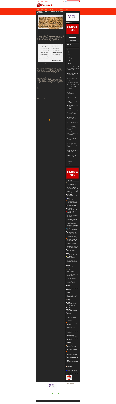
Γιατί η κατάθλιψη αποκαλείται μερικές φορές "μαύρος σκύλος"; (71, 243)
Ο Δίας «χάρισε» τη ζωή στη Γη (71, 97)
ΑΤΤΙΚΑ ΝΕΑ (69, 294)
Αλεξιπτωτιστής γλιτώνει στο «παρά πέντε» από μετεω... (72, 139)
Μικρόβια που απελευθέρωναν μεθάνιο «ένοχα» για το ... (71, 156)
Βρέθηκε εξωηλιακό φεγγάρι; (71, 86)
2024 (67, 49)
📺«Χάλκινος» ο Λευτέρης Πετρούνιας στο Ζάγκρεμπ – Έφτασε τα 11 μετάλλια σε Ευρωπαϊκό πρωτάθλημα (72, 187)
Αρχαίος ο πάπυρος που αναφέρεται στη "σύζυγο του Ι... (72, 106)
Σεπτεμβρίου (70, 61)
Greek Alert (68, 292)
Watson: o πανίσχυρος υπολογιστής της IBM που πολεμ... (73, 153)
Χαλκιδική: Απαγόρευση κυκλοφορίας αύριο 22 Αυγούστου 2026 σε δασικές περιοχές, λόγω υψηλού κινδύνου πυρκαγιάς (72, 202)
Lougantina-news (69, 315)
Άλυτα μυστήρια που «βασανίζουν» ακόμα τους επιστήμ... (72, 74)
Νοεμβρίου (69, 58)
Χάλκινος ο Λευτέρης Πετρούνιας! (71, 199)
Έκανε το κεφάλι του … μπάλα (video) (72, 361)
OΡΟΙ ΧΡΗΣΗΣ (46, 1)
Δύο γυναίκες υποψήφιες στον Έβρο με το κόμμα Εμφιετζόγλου (72, 254)
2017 (67, 51)
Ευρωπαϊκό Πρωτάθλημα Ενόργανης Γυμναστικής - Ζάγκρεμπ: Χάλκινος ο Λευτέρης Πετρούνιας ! (72, 196)
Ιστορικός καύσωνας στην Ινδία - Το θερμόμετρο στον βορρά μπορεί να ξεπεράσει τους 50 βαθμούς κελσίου (72, 260)
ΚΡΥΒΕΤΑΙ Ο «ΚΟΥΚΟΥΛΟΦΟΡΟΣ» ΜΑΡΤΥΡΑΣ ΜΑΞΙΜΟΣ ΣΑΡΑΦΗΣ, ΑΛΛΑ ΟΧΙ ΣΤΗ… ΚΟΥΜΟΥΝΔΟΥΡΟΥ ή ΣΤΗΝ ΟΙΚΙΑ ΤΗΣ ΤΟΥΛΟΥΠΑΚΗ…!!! (72, 304)
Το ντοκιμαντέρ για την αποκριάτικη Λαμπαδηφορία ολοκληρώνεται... (72, 240)
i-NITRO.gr (68, 360)
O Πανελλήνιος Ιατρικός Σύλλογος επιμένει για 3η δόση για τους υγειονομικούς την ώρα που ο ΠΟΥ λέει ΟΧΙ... (72, 282)
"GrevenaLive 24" (69, 208)
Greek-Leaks (69, 273)
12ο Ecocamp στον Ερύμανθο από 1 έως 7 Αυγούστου (72, 343)
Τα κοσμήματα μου (70, 345)
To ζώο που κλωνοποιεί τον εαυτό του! (72, 122)
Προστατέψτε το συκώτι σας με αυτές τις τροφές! (72, 340)
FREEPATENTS (69, 322)
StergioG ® (68, 228)
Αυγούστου (69, 63)
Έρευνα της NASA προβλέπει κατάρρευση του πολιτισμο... (71, 118)
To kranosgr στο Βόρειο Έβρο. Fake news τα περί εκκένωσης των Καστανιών (72, 300)
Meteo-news (68, 259)
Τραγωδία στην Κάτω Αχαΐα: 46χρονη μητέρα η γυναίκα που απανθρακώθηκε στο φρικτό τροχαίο (72, 184)
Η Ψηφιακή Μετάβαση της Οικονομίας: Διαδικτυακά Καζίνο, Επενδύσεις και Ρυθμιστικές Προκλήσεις (72, 219)
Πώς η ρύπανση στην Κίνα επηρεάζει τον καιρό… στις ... (72, 83)
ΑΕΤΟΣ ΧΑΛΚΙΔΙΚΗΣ (70, 200)
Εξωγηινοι (46, 9)
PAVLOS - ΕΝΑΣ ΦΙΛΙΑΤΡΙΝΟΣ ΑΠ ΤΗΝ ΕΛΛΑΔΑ (72, 311)
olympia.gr (68, 198)
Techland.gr (68, 265)
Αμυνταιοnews (69, 312)
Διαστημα (42, 9)
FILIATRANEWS (69, 309)
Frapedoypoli (69, 307)
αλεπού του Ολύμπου (70, 245)
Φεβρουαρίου (70, 159)
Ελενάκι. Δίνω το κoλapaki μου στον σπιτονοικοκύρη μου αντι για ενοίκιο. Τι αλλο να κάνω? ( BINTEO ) (72, 287)
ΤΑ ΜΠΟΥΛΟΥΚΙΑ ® (70, 231)
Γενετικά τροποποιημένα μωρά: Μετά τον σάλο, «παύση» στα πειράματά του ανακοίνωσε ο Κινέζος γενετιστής (72, 317)
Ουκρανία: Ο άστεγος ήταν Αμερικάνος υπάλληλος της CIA (73, 69)
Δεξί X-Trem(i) (69, 186)
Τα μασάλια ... (69, 339)
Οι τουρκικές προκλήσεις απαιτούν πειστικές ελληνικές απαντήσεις (72, 209)
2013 (67, 163)
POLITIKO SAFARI (69, 302)
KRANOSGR (68, 299)
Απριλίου (69, 64)
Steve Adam (68, 351)
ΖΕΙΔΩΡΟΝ (68, 182)
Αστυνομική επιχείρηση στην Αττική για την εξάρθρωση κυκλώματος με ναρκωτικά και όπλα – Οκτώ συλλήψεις (72, 236)
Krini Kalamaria (69, 353)
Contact (42, 1)
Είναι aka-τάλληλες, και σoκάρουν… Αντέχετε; (72, 330)
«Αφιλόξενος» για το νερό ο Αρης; (72, 80)
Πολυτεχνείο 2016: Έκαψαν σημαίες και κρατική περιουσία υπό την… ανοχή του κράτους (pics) (72, 337)
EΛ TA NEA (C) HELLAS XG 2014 (71, 221)
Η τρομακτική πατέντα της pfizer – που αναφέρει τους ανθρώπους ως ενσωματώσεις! (72, 278)
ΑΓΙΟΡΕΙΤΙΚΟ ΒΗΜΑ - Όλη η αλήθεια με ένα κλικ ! (72, 368)
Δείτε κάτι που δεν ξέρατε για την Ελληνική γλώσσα (72, 134)
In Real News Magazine (70, 335)
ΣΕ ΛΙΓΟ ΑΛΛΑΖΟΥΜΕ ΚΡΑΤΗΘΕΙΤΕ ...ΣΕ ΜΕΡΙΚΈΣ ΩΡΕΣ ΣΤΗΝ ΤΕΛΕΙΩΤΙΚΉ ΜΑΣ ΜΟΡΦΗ (72, 358)
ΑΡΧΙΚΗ (38, 1)
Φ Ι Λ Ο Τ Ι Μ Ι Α (69, 256)
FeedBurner (74, 40)
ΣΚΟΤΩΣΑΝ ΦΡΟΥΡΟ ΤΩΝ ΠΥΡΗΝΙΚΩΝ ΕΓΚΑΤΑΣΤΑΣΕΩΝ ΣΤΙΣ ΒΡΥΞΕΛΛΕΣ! (72, 349)
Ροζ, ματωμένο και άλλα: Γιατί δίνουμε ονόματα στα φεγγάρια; (71, 233)
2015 (67, 54)
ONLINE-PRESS (69, 332)
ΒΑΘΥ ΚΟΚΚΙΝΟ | (69, 366)
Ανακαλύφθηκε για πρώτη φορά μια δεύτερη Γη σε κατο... (72, 71)
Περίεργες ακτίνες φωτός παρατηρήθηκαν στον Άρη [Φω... (72, 127)
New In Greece (69, 342)
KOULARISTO (69, 329)
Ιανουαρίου (69, 161)
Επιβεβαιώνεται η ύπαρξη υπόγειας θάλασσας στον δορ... (72, 141)
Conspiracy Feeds (69, 326)
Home (38, 9)
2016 (67, 52)
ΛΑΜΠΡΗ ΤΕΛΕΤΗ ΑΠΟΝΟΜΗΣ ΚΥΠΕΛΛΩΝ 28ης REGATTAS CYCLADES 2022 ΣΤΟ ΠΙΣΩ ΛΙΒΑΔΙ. (72, 251)
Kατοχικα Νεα (69, 356)
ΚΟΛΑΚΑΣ (68, 269)
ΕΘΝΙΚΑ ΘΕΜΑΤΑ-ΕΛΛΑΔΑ (71, 280)
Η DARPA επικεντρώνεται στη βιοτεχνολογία (71, 144)
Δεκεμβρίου (69, 57)
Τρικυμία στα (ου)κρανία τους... (71, 257)
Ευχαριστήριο (69, 313)
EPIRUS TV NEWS (69, 194)
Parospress (68, 249)
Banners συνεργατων (55, 403)
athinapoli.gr (69, 234)
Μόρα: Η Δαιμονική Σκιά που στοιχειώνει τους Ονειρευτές (71, 327)
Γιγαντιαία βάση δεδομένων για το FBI (73, 84)
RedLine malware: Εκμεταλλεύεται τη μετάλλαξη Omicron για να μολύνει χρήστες (72, 267)
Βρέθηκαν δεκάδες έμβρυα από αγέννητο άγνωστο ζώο (72, 79)
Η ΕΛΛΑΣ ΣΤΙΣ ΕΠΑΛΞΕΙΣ (70, 293)
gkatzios (68, 253)
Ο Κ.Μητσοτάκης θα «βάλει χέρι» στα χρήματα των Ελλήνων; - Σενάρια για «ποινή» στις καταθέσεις (72, 271)
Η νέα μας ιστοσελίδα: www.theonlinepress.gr (70, 333)
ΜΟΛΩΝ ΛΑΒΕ (69, 289)
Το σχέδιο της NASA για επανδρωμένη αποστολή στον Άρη (73, 66)
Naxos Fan (68, 238)
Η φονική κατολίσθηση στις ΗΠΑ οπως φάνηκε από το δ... (72, 148)
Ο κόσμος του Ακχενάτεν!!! (71, 103)
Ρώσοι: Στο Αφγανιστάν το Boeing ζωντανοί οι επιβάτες (72, 99)
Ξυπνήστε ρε (69, 364)
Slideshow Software (61, 403)
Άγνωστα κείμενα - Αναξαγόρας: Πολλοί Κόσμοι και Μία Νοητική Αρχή (72, 206)
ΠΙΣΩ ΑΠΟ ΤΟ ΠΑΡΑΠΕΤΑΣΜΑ (71, 205)
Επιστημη (51, 9)
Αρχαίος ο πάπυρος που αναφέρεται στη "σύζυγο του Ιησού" (50, 12)
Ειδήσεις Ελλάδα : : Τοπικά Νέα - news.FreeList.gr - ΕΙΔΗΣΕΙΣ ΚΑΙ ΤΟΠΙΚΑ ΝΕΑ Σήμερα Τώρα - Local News (72, 371)
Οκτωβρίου (69, 60)
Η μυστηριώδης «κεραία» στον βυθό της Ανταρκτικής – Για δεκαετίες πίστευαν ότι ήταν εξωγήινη (72, 215)
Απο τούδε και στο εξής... (70, 263)
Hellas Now (68, 214)
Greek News (68, 285)
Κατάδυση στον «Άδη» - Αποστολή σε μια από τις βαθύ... (72, 90)
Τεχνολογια (56, 9)
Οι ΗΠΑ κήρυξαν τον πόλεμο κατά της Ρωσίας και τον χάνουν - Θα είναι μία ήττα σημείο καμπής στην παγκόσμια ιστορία (72, 246)
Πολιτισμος (61, 9)
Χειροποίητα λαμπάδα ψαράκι (71, 346)
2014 (67, 55)
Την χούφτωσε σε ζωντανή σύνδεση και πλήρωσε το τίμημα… (72, 320)
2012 (67, 164)
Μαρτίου (69, 158)
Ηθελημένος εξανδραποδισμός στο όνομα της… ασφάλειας (72, 230)
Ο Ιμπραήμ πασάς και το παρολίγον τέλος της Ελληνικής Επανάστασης (72, 290)
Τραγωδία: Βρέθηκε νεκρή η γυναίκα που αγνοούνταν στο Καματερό (72, 354)
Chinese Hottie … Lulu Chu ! (70, 212)
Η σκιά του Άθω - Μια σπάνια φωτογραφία (71, 129)
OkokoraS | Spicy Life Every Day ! (72, 211)
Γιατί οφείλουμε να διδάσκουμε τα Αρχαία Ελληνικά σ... (72, 151)
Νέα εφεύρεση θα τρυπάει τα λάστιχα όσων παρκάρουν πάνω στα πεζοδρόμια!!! (72, 324)
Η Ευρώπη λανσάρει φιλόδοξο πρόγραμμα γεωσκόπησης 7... (72, 124)
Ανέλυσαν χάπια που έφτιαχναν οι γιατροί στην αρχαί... (72, 93)
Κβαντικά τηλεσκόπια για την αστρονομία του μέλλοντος (71, 113)
